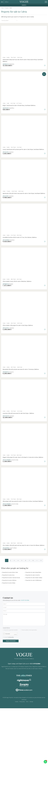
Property (6, 7)
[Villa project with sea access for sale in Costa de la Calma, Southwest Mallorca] (24, 482)
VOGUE (24, 1)
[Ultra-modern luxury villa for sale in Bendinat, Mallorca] (24, 263)
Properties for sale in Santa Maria (33, 572)
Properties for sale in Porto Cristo (10, 572)
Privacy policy (22, 701)
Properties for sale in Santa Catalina (34, 577)
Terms (27, 701)
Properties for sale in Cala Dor (33, 575)
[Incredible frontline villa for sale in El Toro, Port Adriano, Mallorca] (24, 219)
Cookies (16, 701)
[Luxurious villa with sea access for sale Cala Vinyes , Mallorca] (24, 395)
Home (2, 7)
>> (41, 560)
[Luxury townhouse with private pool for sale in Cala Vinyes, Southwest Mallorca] (24, 131)
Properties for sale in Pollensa (9, 580)
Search (24, 5)
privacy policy (11, 637)
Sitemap (31, 701)
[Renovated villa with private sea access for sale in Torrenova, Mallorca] (24, 351)
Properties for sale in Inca (8, 575)
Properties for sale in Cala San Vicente (11, 577)
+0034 (34, 664)
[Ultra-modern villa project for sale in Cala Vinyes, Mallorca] (24, 307)
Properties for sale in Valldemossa (34, 580)
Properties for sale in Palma (8, 583)
